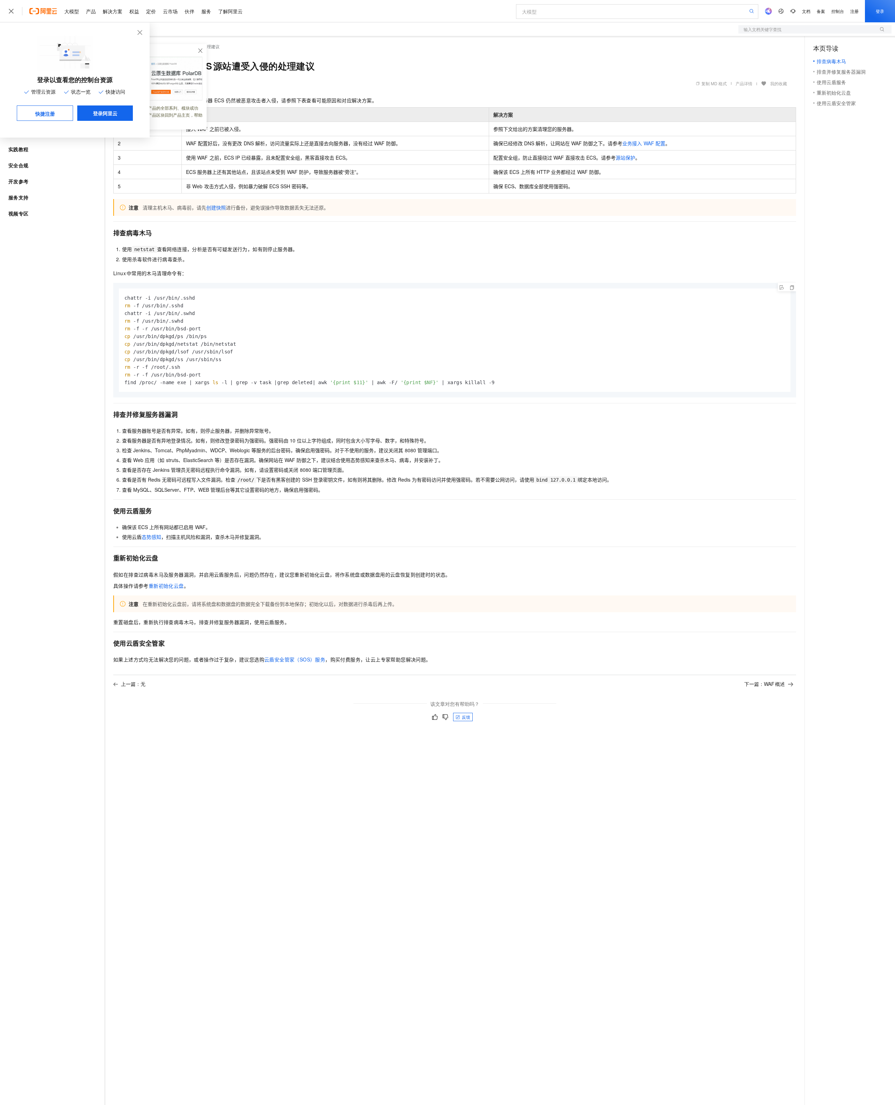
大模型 (71, 11)
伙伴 (189, 11)
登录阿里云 (105, 113)
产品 (91, 11)
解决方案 (112, 11)
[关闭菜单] (11, 11)
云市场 (170, 11)
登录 (880, 11)
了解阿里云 (230, 11)
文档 (806, 11)
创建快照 (216, 207)
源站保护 (625, 157)
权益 (134, 11)
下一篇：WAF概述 (764, 683)
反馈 (466, 717)
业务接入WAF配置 (643, 143)
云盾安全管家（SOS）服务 (294, 659)
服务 (206, 11)
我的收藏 (778, 83)
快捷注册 (45, 113)
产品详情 (744, 83)
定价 (151, 11)
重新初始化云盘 (166, 585)
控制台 (837, 11)
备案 (821, 11)
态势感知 (151, 536)
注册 (854, 11)
